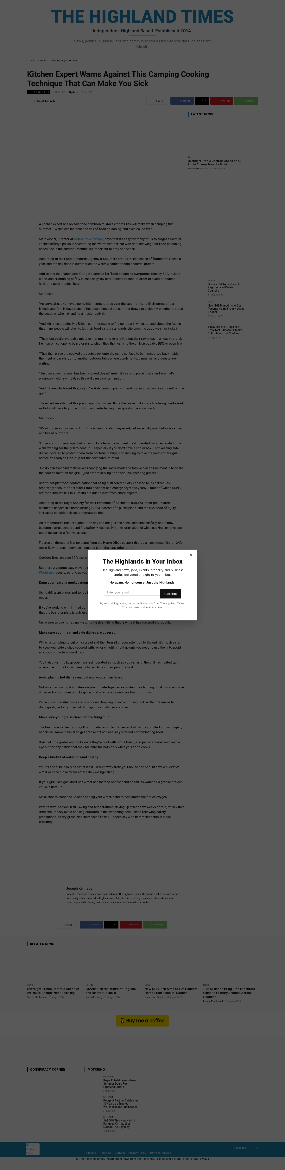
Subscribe (171, 594)
